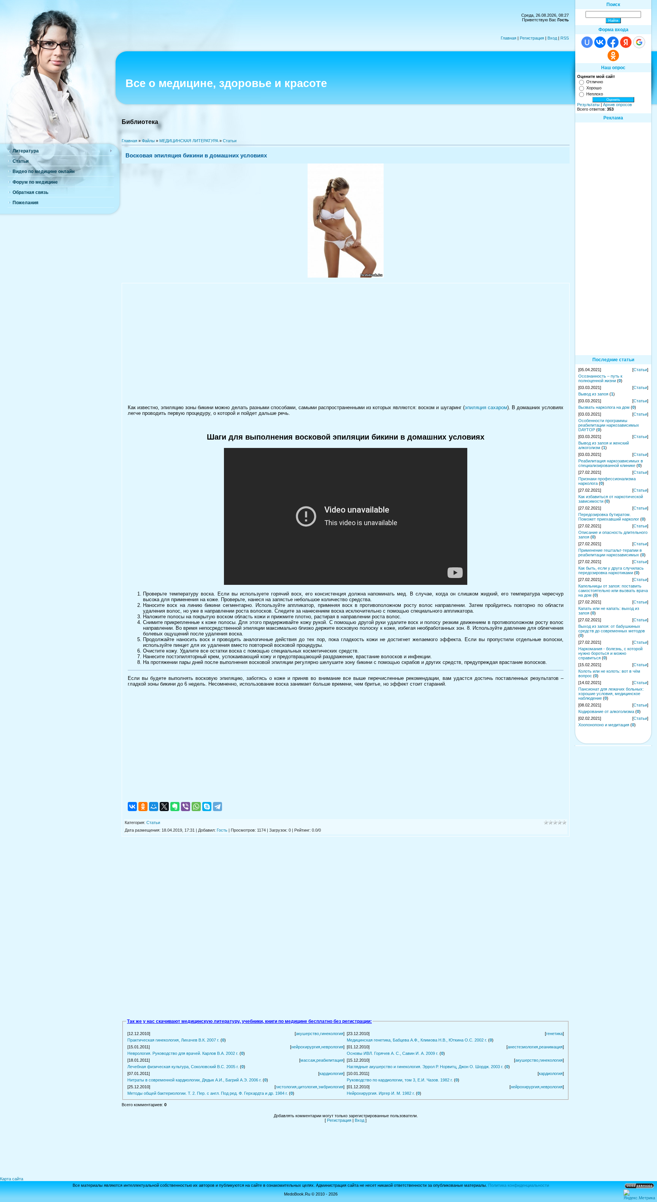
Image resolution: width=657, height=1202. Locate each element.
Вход (552, 38)
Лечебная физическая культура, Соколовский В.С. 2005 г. (183, 1066)
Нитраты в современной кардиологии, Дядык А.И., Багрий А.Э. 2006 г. (194, 1080)
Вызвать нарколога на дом (604, 407)
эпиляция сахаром (486, 407)
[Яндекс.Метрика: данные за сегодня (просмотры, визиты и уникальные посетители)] (639, 1194)
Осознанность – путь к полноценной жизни (600, 378)
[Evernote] (174, 806)
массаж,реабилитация (321, 1060)
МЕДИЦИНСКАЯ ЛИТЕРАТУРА (188, 140)
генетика (554, 1033)
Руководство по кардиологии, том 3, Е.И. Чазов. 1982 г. (400, 1080)
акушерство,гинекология (319, 1033)
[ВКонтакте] (132, 806)
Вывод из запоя (593, 394)
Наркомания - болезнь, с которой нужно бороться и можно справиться (610, 653)
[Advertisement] (345, 344)
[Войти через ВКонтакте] (600, 42)
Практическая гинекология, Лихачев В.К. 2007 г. (173, 1040)
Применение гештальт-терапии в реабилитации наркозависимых (610, 552)
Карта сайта (11, 1179)
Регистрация (532, 38)
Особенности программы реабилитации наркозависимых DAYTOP (608, 425)
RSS (564, 38)
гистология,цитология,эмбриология (309, 1086)
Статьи (229, 140)
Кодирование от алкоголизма (606, 711)
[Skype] (206, 806)
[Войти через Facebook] (613, 42)
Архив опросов (617, 104)
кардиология (331, 1073)
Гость (222, 830)
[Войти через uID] (587, 42)
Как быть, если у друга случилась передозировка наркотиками (611, 570)
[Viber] (185, 806)
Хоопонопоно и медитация (603, 724)
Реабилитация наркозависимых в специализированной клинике (610, 463)
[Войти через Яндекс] (626, 42)
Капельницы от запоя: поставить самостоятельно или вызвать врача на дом (613, 590)
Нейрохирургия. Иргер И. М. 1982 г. (381, 1093)
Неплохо (594, 94)
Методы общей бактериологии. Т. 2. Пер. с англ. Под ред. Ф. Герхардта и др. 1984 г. (207, 1093)
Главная (508, 38)
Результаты (588, 104)
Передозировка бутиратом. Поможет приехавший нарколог (608, 516)
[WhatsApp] (196, 806)
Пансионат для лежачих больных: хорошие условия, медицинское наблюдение (611, 693)
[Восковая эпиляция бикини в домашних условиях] (346, 276)
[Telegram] (217, 806)
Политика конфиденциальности (518, 1185)
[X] (164, 806)
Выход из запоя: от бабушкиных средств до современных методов (611, 628)
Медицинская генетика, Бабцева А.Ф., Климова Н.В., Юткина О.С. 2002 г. (417, 1040)
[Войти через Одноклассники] (613, 55)
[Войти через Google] (639, 42)
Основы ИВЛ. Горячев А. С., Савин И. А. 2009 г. (392, 1053)
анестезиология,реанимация (535, 1047)
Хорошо (593, 88)
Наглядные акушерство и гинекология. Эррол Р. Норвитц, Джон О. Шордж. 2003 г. (425, 1066)
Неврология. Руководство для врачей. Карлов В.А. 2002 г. (182, 1053)
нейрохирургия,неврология (317, 1047)
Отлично (594, 81)
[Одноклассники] (143, 806)
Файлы (148, 140)
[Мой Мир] (153, 806)
